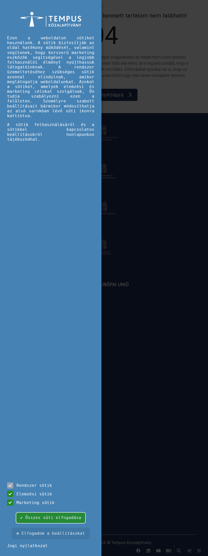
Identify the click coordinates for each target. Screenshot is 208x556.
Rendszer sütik (34, 485)
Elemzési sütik (34, 494)
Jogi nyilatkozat (27, 545)
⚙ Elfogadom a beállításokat (50, 533)
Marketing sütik (35, 502)
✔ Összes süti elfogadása (50, 517)
